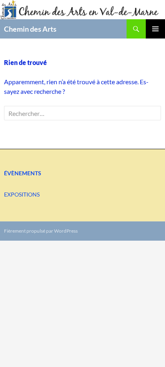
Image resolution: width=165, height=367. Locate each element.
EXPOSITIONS (22, 194)
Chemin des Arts (30, 28)
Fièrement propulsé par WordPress (41, 231)
